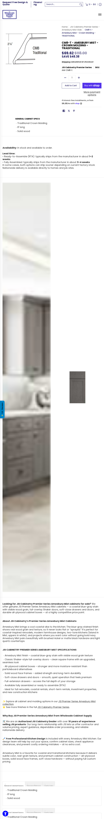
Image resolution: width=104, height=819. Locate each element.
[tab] (14, 783)
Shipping (66, 62)
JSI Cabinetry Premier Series (77, 67)
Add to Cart (71, 85)
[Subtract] (65, 77)
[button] (64, 111)
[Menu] (99, 14)
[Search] (81, 4)
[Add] (78, 77)
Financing (38, 3)
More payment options (92, 93)
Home (65, 26)
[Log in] (100, 4)
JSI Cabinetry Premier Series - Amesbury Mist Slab (81, 28)
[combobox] (62, 4)
